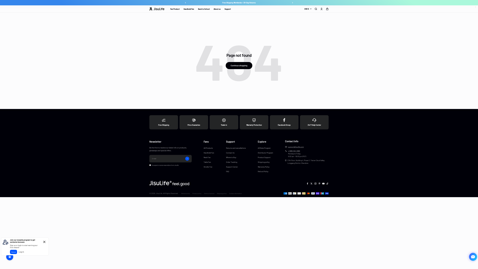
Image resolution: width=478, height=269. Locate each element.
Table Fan (207, 162)
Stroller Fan (208, 167)
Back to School (204, 9)
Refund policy (185, 193)
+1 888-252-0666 (294, 151)
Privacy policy (196, 193)
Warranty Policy (263, 167)
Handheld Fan (189, 9)
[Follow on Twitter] (311, 183)
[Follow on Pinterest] (319, 183)
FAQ (227, 171)
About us (217, 9)
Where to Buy (231, 157)
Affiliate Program (264, 148)
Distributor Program (265, 153)
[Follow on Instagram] (315, 183)
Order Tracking (231, 162)
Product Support (264, 157)
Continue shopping (239, 65)
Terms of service (209, 193)
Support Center (232, 167)
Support (228, 9)
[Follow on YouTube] (323, 183)
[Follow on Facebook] (307, 183)
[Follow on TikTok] (327, 183)
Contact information (235, 193)
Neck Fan (207, 157)
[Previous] (185, 2)
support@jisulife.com (296, 147)
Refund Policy (263, 171)
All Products (208, 148)
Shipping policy (263, 162)
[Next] (292, 2)
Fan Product (175, 9)
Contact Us (230, 153)
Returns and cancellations (236, 148)
